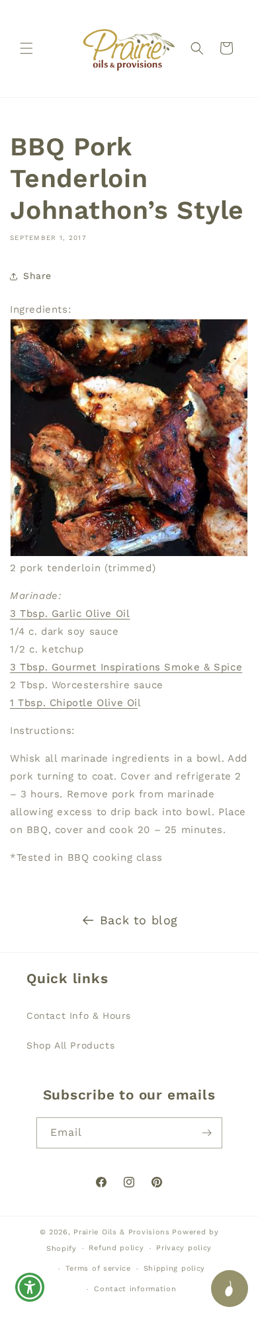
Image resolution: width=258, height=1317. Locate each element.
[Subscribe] (207, 1132)
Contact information (135, 1289)
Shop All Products (70, 1045)
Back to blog (139, 920)
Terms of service (98, 1268)
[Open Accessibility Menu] (30, 1287)
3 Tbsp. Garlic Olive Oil (70, 613)
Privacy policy (184, 1248)
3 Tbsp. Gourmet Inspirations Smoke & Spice (126, 667)
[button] (26, 48)
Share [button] (37, 275)
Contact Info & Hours (78, 1015)
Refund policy (116, 1248)
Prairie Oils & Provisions (121, 1232)
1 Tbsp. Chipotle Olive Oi (74, 703)
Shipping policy (175, 1268)
